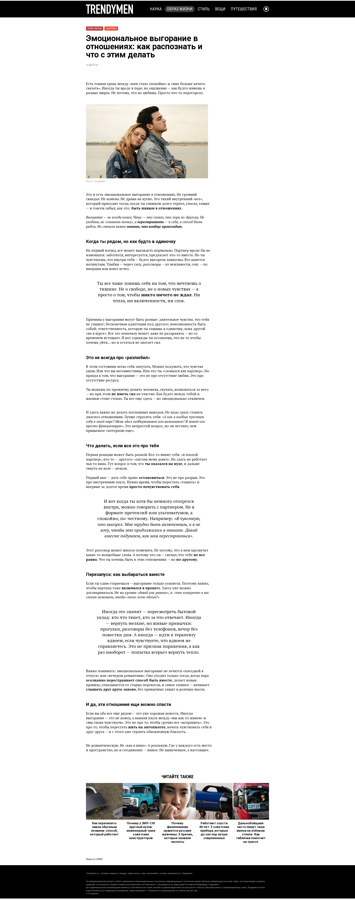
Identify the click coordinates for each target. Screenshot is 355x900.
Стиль (204, 9)
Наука (156, 9)
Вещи (220, 9)
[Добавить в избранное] (266, 9)
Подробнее (187, 873)
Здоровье (111, 28)
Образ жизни (179, 9)
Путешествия (244, 9)
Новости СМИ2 (94, 859)
